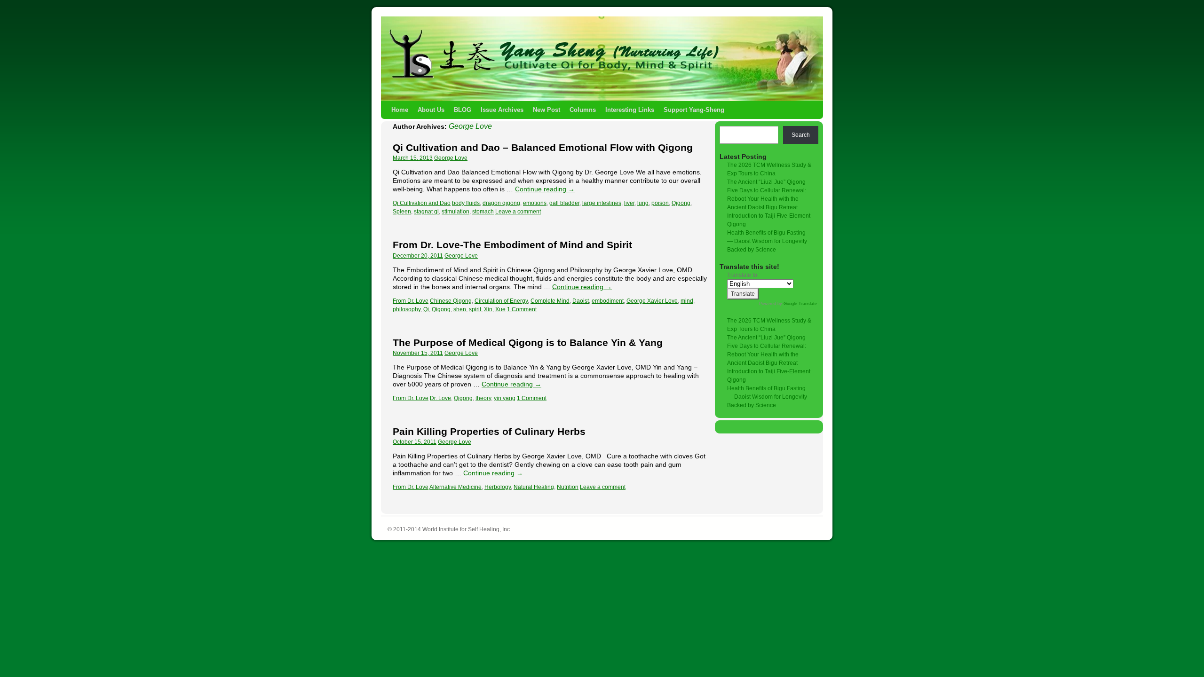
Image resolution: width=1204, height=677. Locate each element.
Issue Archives (502, 109)
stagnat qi (426, 211)
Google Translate (800, 303)
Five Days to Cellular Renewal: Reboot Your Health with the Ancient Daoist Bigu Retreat (766, 199)
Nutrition (567, 487)
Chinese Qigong (451, 301)
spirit (475, 309)
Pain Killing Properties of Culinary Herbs (489, 431)
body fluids (466, 203)
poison (660, 203)
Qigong (681, 203)
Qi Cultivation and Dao (422, 203)
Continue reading (545, 189)
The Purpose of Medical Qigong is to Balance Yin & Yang (528, 342)
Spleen (402, 211)
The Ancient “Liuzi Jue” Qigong (766, 182)
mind (687, 301)
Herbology (497, 487)
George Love (470, 126)
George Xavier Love (652, 301)
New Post (546, 109)
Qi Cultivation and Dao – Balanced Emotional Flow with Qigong (543, 147)
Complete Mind (550, 301)
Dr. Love (440, 398)
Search (801, 135)
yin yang (504, 398)
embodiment (608, 301)
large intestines (601, 203)
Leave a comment (518, 211)
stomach (483, 211)
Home (399, 109)
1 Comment (522, 309)
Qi (426, 309)
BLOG (462, 109)
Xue (500, 309)
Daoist (580, 301)
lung (643, 203)
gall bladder (564, 203)
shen (459, 309)
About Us (431, 109)
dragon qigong (501, 203)
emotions (535, 203)
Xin (488, 309)
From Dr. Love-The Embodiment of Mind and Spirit (512, 244)
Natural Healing (534, 487)
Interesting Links (629, 109)
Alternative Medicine (455, 487)
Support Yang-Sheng (694, 109)
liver (629, 203)
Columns (583, 109)
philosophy (406, 309)
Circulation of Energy (501, 301)
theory (483, 398)
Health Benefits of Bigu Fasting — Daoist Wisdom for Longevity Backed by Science (767, 241)
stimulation (455, 211)
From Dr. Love (410, 301)
